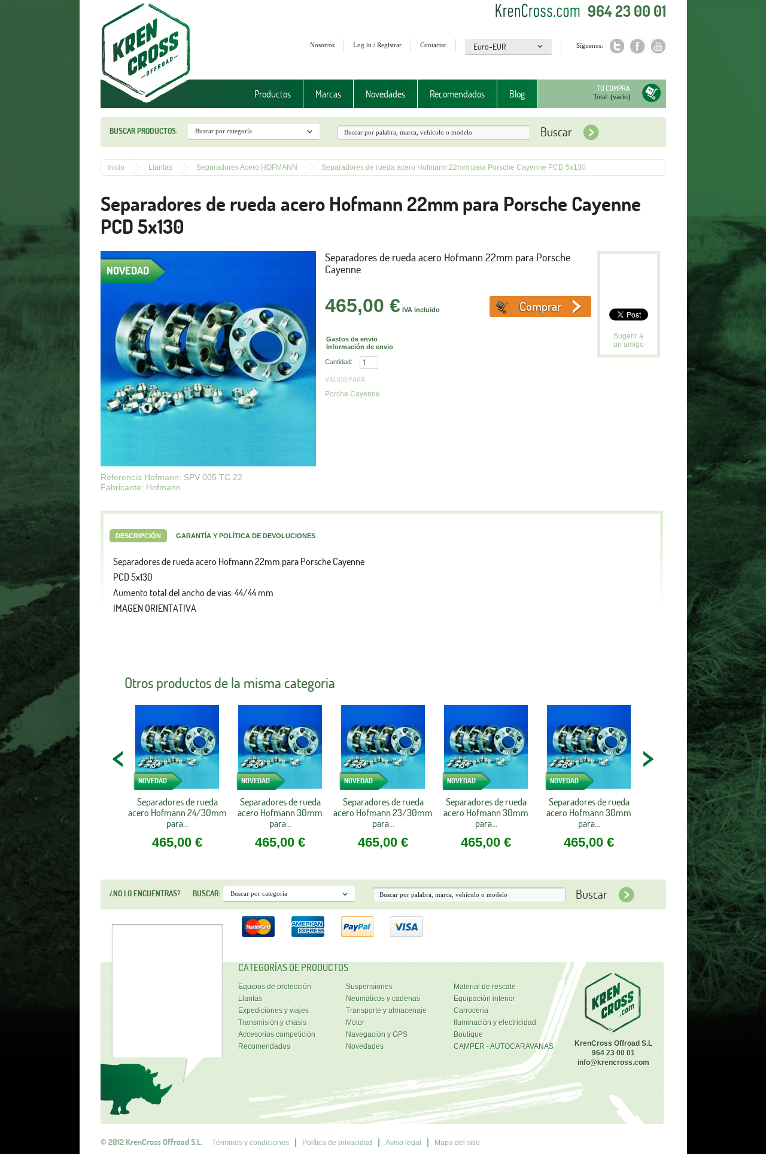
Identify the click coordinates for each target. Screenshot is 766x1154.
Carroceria (471, 1010)
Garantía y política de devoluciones (245, 535)
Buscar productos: (144, 131)
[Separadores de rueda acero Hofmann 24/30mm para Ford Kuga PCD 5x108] (177, 750)
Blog (517, 94)
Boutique (468, 1034)
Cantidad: (338, 361)
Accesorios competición (276, 1034)
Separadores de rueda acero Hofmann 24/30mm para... (177, 812)
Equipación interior (484, 998)
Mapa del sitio (457, 1142)
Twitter (616, 46)
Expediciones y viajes (273, 1010)
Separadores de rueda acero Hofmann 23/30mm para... (383, 812)
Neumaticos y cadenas (383, 998)
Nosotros (322, 44)
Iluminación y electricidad (495, 1022)
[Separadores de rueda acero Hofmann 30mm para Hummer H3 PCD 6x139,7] (486, 750)
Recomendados (457, 94)
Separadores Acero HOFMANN (246, 167)
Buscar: (206, 893)
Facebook (637, 46)
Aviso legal (403, 1142)
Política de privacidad (337, 1142)
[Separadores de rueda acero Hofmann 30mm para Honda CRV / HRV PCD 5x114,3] (280, 750)
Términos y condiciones (250, 1142)
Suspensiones (369, 986)
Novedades (385, 94)
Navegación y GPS (377, 1034)
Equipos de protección (274, 986)
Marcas (322, 94)
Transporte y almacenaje (386, 1010)
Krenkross (146, 54)
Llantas (160, 167)
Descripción (138, 535)
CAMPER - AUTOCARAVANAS (504, 1046)
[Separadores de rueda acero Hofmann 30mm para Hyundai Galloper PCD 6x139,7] (589, 750)
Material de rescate (485, 986)
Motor (355, 1022)
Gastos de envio (352, 339)
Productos (266, 94)
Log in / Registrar (377, 44)
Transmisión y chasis (272, 1022)
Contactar (433, 44)
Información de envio (359, 346)
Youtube (658, 46)
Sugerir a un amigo (628, 340)
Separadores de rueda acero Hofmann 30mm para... (280, 812)
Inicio (115, 167)
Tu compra (613, 88)
